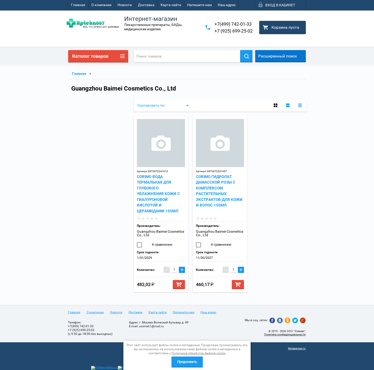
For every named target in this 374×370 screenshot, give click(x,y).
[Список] (288, 105)
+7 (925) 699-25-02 (233, 31)
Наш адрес (227, 5)
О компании (101, 5)
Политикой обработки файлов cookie (198, 353)
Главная (78, 5)
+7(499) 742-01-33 (233, 24)
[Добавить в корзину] (179, 284)
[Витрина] (275, 105)
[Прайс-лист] (300, 105)
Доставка (146, 5)
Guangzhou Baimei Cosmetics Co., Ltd (160, 233)
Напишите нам (199, 5)
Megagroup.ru (297, 348)
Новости (125, 5)
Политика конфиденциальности (285, 334)
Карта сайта (171, 5)
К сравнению (161, 244)
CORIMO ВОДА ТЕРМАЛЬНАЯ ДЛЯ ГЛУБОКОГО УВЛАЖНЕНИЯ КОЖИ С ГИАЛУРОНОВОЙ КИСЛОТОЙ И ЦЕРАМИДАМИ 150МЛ (158, 193)
